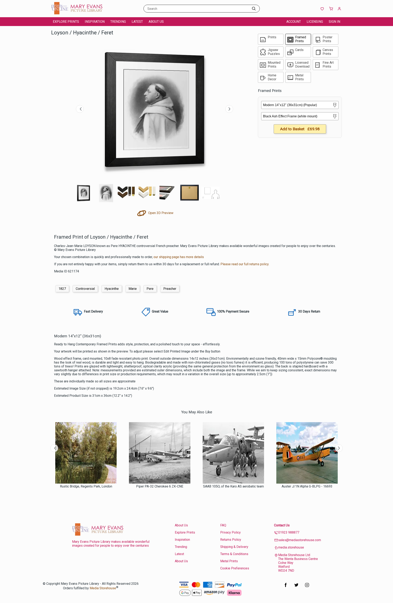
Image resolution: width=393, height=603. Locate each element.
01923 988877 (288, 532)
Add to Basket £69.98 (300, 129)
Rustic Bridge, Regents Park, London (86, 486)
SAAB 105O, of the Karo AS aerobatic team (233, 486)
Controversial (85, 289)
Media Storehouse (103, 588)
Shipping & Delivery (234, 547)
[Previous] (80, 109)
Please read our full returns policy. (244, 264)
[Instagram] (307, 587)
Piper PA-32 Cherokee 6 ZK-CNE (159, 486)
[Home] (76, 13)
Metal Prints (229, 561)
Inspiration (95, 22)
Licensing (315, 22)
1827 (62, 289)
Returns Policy (230, 540)
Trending (118, 22)
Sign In (334, 22)
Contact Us (282, 525)
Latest (137, 22)
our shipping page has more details (179, 257)
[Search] (253, 8)
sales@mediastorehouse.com (299, 540)
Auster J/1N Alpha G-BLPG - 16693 (307, 486)
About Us (156, 22)
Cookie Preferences (234, 568)
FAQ (223, 525)
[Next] (229, 109)
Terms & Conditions (234, 554)
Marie (133, 289)
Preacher (169, 289)
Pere (150, 289)
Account (293, 22)
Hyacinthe (112, 289)
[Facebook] (285, 587)
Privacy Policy (230, 532)
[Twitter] (296, 587)
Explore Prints (66, 22)
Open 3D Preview (160, 213)
